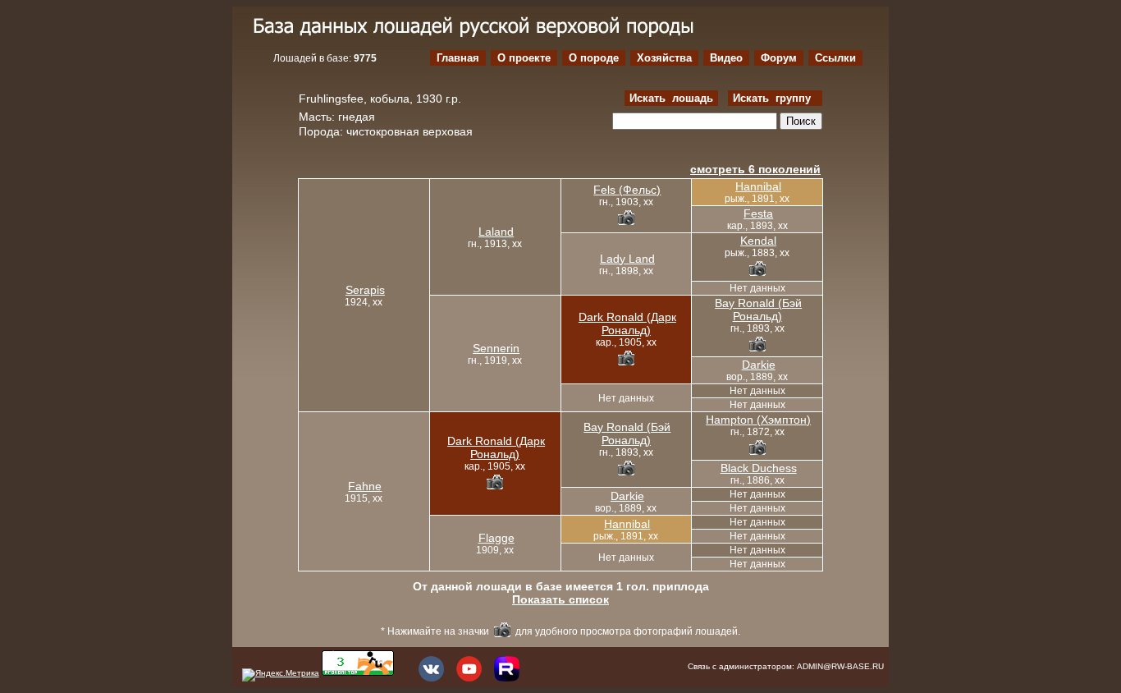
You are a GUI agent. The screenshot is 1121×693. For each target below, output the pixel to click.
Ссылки (835, 58)
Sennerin (496, 348)
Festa (758, 213)
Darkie (759, 364)
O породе (594, 58)
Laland (496, 231)
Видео (726, 58)
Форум (779, 58)
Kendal (758, 240)
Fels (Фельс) (627, 189)
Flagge (496, 537)
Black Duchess (759, 468)
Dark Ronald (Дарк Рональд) (627, 323)
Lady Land (627, 258)
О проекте (524, 58)
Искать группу (775, 98)
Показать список (560, 599)
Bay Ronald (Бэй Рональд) (758, 309)
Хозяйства (664, 58)
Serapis (365, 289)
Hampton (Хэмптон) (758, 419)
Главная (458, 58)
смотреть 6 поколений (755, 169)
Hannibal (758, 186)
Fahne (365, 486)
